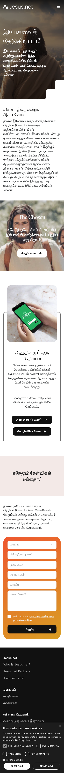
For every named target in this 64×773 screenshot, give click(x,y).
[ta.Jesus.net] (18, 7)
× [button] (60, 726)
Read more (30, 740)
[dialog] (32, 747)
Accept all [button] (17, 766)
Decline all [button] (46, 765)
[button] (32, 759)
